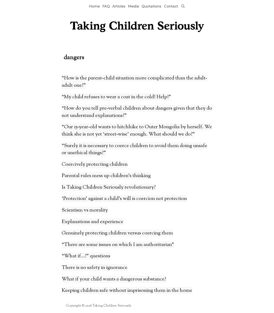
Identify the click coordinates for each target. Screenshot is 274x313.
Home (94, 6)
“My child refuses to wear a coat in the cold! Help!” (116, 97)
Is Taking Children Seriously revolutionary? (109, 187)
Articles (118, 6)
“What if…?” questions (86, 256)
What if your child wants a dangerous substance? (114, 279)
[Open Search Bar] (182, 6)
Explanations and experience (92, 221)
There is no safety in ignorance (94, 267)
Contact (171, 6)
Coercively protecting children (95, 164)
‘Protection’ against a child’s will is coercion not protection (124, 198)
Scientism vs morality (85, 210)
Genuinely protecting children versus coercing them (117, 233)
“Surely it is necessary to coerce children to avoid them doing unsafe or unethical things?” (134, 149)
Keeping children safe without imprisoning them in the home (127, 290)
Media (133, 6)
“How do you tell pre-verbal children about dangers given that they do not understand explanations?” (137, 112)
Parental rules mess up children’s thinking (106, 175)
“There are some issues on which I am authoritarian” (118, 244)
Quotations (151, 6)
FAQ (106, 6)
